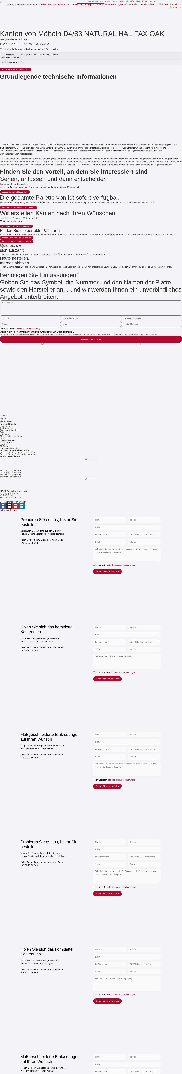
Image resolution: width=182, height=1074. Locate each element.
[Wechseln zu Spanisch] (130, 4)
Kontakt (73, 4)
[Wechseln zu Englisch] (120, 4)
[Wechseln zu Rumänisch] (176, 4)
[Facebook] (3, 506)
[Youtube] (15, 506)
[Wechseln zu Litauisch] (164, 4)
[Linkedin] (22, 506)
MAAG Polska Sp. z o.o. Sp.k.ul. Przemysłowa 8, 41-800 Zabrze (13, 493)
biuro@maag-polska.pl (10, 476)
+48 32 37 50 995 (12, 472)
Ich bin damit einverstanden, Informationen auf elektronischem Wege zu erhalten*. (38, 332)
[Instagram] (9, 506)
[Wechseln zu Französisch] (142, 4)
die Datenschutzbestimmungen (28, 328)
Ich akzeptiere (22, 328)
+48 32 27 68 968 (12, 470)
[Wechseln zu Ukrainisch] (176, 7)
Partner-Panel (83, 4)
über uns (65, 4)
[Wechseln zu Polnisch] (109, 4)
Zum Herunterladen (52, 4)
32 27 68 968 (97, 4)
